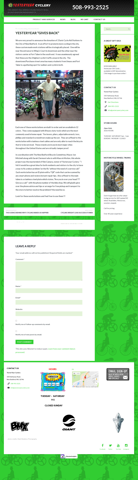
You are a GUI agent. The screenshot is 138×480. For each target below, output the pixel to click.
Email (18, 298)
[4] (23, 222)
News (62, 19)
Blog (73, 19)
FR (73, 369)
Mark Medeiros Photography (27, 439)
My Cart (84, 19)
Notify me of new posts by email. (29, 334)
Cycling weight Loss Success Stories (77, 213)
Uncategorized (33, 29)
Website (19, 309)
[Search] (128, 28)
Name (18, 286)
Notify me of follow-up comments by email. (33, 324)
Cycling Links (22, 29)
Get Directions (113, 102)
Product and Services (44, 19)
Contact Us (99, 19)
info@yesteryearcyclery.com (118, 110)
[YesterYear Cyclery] (29, 3)
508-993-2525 (113, 106)
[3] (21, 222)
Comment (20, 259)
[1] (17, 222)
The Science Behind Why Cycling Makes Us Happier (27, 213)
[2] (19, 222)
